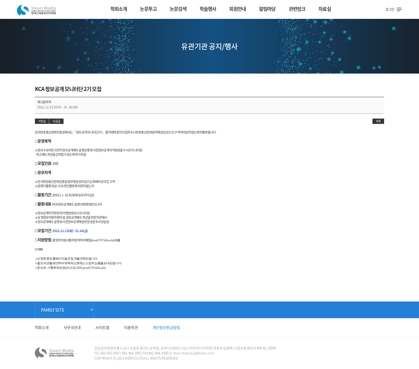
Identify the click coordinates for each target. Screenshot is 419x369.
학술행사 (208, 8)
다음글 (56, 121)
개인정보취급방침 (166, 327)
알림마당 (267, 8)
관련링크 (297, 8)
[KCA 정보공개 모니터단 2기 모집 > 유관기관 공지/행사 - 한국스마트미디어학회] (36, 9)
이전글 (42, 121)
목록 (378, 121)
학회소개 (118, 8)
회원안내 (237, 8)
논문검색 (178, 8)
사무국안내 (72, 327)
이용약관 (131, 327)
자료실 (324, 8)
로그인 (390, 9)
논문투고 (148, 8)
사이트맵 (102, 327)
